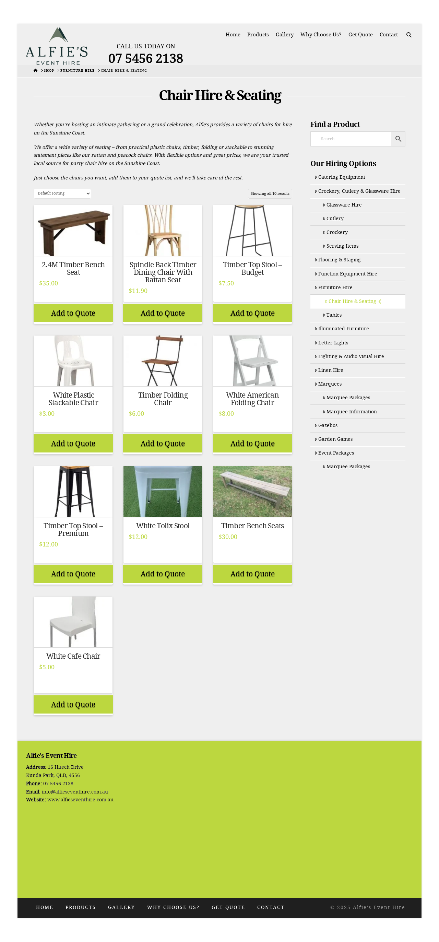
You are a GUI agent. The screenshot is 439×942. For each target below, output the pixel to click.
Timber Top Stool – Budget (252, 268)
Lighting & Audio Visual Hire (351, 357)
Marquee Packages (348, 398)
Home (45, 907)
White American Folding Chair (252, 399)
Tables (334, 315)
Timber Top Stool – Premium (73, 530)
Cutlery (335, 219)
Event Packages (336, 453)
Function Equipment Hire (347, 274)
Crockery (337, 232)
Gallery (121, 907)
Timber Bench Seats (252, 526)
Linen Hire (330, 370)
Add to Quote (73, 313)
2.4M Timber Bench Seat (73, 268)
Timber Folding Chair (163, 399)
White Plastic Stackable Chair (73, 399)
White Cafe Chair (73, 656)
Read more (73, 244)
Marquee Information (352, 412)
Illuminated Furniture (343, 329)
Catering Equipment (341, 177)
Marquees (330, 384)
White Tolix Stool (163, 526)
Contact (271, 907)
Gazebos (327, 425)
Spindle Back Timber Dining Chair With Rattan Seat (163, 272)
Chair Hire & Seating (352, 301)
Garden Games (335, 439)
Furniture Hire (335, 288)
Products (81, 907)
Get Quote (228, 907)
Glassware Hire (344, 205)
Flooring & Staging (339, 260)
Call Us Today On (146, 46)
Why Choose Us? (173, 907)
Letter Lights (333, 343)
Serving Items (342, 246)
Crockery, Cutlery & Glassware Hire (359, 191)
